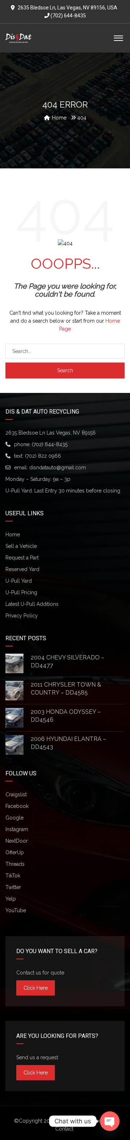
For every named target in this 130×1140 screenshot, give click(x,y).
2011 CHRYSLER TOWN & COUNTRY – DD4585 (66, 688)
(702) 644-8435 (67, 15)
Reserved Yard (22, 569)
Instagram (16, 829)
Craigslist (16, 794)
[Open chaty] (110, 1121)
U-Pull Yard (18, 581)
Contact (64, 1129)
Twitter (13, 887)
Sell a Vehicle (21, 546)
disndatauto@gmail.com (57, 467)
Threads (15, 864)
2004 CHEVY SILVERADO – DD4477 (67, 661)
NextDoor (16, 841)
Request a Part (22, 558)
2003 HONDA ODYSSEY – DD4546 (66, 715)
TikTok (12, 876)
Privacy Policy (21, 616)
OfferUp (14, 852)
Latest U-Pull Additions (31, 604)
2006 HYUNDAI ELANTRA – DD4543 (68, 742)
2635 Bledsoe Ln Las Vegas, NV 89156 (50, 433)
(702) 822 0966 (43, 456)
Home (12, 534)
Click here (35, 988)
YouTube (15, 910)
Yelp (10, 899)
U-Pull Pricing (21, 592)
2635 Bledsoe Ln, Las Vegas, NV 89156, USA (67, 8)
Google (14, 818)
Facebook (17, 806)
